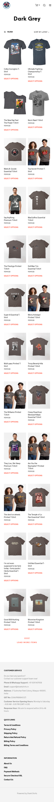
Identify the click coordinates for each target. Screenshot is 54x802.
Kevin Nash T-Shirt (35, 120)
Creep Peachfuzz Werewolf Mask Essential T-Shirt (35, 414)
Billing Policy (9, 741)
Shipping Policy (10, 733)
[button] (37, 5)
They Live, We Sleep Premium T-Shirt (12, 464)
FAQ (5, 767)
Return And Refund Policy (15, 737)
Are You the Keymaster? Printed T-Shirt (36, 466)
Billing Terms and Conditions (16, 745)
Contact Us (8, 779)
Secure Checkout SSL (13, 775)
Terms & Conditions (12, 725)
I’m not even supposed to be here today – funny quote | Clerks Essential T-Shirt (12, 568)
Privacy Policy (10, 729)
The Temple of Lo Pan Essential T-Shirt (36, 515)
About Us (8, 763)
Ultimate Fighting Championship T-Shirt (35, 71)
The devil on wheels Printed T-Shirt (12, 515)
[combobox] (38, 32)
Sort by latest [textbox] (40, 32)
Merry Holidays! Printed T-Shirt (34, 316)
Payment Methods (11, 771)
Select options (11, 79)
